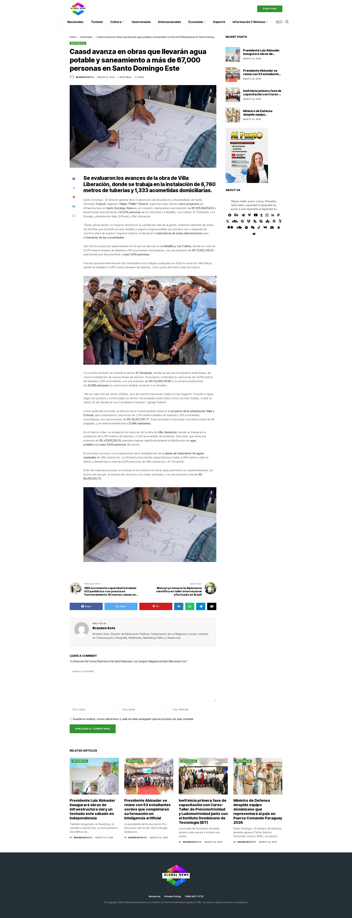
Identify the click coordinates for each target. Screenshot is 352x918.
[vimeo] (249, 215)
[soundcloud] (239, 227)
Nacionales (86, 36)
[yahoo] (280, 221)
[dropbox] (248, 221)
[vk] (265, 227)
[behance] (236, 215)
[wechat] (252, 227)
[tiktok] (259, 227)
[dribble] (242, 221)
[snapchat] (278, 227)
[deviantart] (235, 221)
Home (73, 36)
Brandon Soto (85, 77)
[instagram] (266, 215)
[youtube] (255, 215)
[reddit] (254, 233)
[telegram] (243, 215)
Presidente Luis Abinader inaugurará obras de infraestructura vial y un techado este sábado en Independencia (92, 809)
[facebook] (229, 215)
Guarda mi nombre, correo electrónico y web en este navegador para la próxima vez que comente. (133, 719)
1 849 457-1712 (194, 896)
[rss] (255, 221)
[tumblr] (261, 215)
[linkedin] (273, 215)
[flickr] (230, 227)
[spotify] (246, 227)
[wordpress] (274, 221)
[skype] (261, 221)
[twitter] (227, 221)
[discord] (272, 227)
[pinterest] (278, 215)
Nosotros (154, 896)
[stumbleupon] (268, 221)
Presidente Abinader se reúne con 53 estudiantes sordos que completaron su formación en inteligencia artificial (147, 809)
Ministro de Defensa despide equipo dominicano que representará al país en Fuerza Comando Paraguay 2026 (257, 811)
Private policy (172, 896)
